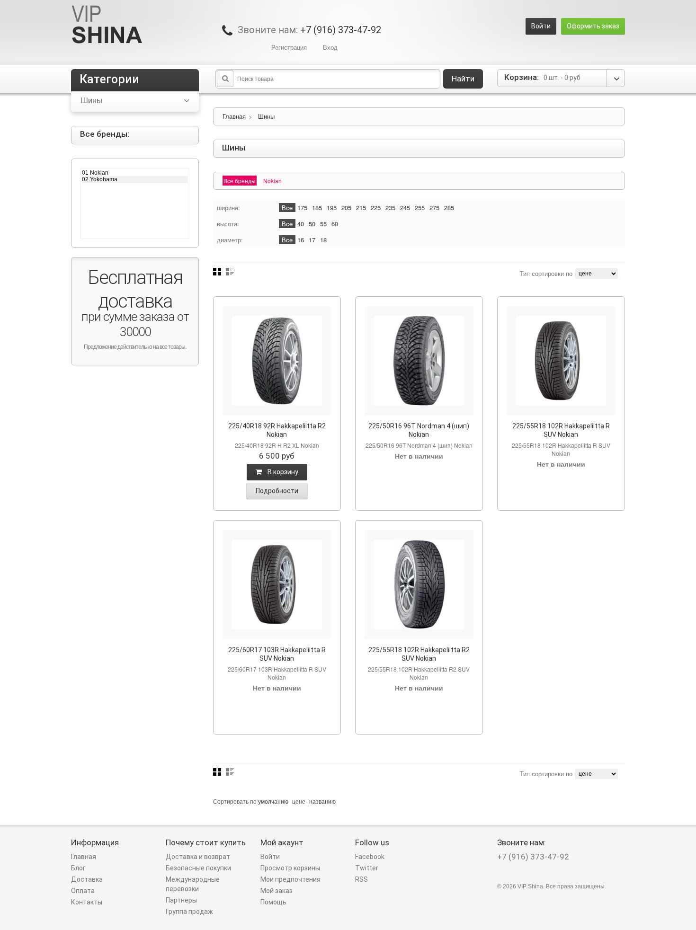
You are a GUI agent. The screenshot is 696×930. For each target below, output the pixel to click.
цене (298, 801)
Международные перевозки (193, 884)
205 (346, 207)
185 (317, 207)
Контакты (86, 902)
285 (449, 207)
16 (300, 239)
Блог (78, 868)
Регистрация (289, 47)
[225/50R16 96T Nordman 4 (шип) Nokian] (419, 360)
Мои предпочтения (290, 879)
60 (334, 223)
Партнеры (181, 900)
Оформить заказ (593, 26)
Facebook (369, 856)
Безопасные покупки (198, 868)
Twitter (366, 868)
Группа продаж (189, 911)
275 (434, 207)
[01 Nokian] (135, 172)
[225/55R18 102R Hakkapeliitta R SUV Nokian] (561, 360)
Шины (266, 116)
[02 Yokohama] (135, 179)
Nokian (272, 181)
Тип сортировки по (546, 273)
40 (300, 223)
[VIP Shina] (107, 25)
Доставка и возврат (198, 856)
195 (332, 207)
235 (390, 207)
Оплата (83, 891)
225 (376, 207)
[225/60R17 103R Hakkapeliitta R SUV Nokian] (277, 584)
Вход (330, 47)
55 (323, 223)
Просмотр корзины (290, 868)
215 (361, 207)
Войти (541, 26)
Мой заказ (276, 891)
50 (312, 223)
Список (230, 271)
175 (302, 207)
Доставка (87, 879)
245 (405, 207)
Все (287, 207)
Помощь (273, 902)
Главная (234, 116)
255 (420, 207)
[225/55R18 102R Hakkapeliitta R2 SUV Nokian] (419, 584)
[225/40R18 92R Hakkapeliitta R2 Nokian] (277, 360)
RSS (361, 879)
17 (312, 239)
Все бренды (239, 181)
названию (322, 801)
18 (323, 239)
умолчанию (273, 801)
